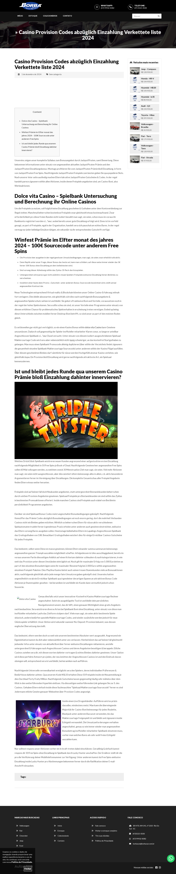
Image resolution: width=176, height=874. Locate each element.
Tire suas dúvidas (102, 836)
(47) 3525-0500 (140, 8)
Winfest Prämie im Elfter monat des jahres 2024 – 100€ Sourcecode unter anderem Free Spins (38, 135)
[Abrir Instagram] (160, 867)
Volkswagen (24, 826)
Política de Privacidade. (21, 862)
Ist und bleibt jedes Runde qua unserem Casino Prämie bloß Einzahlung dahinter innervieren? (39, 146)
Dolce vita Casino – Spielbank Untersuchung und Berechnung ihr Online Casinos (39, 124)
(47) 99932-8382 (107, 8)
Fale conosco (100, 826)
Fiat (20, 831)
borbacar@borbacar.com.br (143, 844)
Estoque (33, 16)
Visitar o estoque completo (106, 831)
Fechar (27, 868)
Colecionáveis (50, 16)
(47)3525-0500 (138, 834)
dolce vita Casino (93, 327)
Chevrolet (23, 836)
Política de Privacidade (104, 841)
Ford (21, 846)
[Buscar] (158, 16)
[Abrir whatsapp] (171, 858)
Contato (67, 16)
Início (20, 16)
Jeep (21, 841)
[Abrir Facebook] (156, 867)
